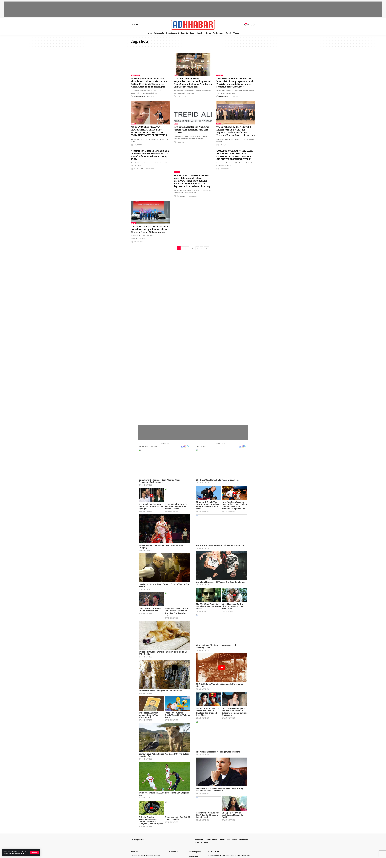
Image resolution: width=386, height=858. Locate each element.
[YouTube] (137, 24)
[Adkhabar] (193, 25)
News (176, 75)
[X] (134, 24)
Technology (135, 75)
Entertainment (211, 840)
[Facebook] (132, 24)
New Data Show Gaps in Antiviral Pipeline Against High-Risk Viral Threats (191, 130)
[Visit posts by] (175, 96)
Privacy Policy (8, 853)
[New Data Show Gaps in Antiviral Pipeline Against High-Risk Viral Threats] (193, 112)
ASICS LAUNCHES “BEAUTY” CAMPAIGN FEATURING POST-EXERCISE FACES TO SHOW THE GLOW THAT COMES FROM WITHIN (149, 131)
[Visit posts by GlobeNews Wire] (132, 96)
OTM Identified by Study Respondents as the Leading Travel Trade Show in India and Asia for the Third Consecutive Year (193, 82)
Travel (205, 842)
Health (219, 75)
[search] (248, 25)
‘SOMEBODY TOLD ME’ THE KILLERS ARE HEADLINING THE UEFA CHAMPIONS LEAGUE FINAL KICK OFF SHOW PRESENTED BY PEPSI (234, 155)
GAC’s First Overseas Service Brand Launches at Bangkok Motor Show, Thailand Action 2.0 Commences (149, 229)
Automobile (199, 840)
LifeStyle (198, 842)
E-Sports (222, 840)
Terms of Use (20, 853)
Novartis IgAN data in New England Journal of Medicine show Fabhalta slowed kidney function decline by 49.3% (150, 155)
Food (228, 840)
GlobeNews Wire (139, 96)
